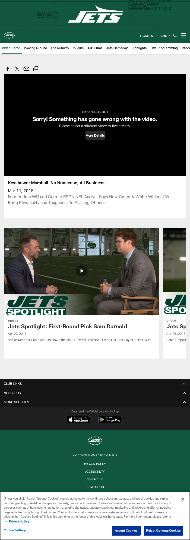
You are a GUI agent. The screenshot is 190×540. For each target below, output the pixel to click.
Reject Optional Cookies (163, 530)
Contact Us (95, 479)
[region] (95, 516)
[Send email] (26, 71)
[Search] (175, 35)
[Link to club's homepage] (9, 33)
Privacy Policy (95, 463)
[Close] (182, 499)
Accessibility (95, 471)
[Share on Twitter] (17, 71)
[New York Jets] (95, 441)
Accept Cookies (126, 530)
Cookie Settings (15, 530)
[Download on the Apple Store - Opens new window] (78, 420)
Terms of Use (95, 486)
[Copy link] (35, 69)
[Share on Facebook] (8, 71)
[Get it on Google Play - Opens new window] (110, 422)
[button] (95, 135)
